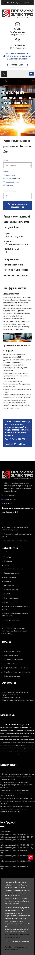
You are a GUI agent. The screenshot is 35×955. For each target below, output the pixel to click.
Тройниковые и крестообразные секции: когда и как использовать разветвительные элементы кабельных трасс (17, 809)
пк (3, 754)
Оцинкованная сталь (12, 178)
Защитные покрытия (11, 573)
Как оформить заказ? (18, 59)
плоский (10, 748)
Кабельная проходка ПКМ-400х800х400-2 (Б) (16, 848)
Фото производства (11, 620)
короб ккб (11, 730)
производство (2, 724)
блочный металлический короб (23, 727)
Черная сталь (10, 175)
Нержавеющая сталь (12, 182)
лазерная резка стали (18, 754)
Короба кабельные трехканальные (17, 672)
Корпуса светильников (9, 695)
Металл (6, 172)
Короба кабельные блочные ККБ (16, 668)
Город (5, 160)
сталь (10, 751)
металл (5, 754)
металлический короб (21, 730)
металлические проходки (28, 733)
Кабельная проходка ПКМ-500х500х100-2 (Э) (16, 834)
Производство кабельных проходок (14, 692)
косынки (31, 748)
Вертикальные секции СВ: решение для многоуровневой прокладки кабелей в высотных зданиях (14, 792)
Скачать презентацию (18, 53)
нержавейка (16, 748)
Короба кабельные (11, 655)
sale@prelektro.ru (17, 34)
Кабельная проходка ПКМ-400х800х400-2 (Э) (16, 845)
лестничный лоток (3, 745)
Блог (6, 602)
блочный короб (4, 730)
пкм (15, 736)
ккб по (13, 748)
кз (20, 739)
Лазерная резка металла (14, 569)
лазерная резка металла (4, 748)
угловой (12, 751)
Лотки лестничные (11, 664)
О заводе (7, 557)
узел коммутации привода (4, 751)
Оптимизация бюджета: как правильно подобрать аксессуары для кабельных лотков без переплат (17, 784)
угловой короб (10, 736)
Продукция (8, 561)
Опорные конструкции (12, 651)
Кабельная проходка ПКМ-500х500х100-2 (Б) (16, 837)
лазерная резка (14, 742)
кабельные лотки (12, 739)
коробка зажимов (24, 739)
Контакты (7, 581)
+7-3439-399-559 (26, 3)
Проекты (7, 594)
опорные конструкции (21, 736)
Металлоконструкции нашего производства (17, 700)
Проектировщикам (11, 590)
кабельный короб (6, 742)
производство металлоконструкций (12, 745)
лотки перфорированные (23, 745)
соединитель (25, 754)
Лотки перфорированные (13, 659)
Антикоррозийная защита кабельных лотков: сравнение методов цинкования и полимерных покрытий (17, 800)
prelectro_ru (8, 503)
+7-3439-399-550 (19, 329)
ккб (28, 730)
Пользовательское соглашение (15, 541)
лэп (33, 751)
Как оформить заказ (11, 598)
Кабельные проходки (12, 676)
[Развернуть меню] (31, 74)
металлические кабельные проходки (13, 733)
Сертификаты (9, 585)
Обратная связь (10, 577)
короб (18, 739)
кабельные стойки (30, 745)
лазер (31, 751)
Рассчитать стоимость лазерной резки (17, 205)
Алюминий (9, 185)
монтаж (1, 754)
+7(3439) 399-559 (17, 439)
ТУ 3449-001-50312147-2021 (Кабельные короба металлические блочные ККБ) (14, 630)
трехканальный (12, 754)
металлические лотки (22, 742)
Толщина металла (9, 191)
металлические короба (7, 727)
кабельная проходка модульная (24, 748)
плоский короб (3, 736)
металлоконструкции (17, 724)
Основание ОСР (5, 832)
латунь (8, 754)
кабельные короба (30, 742)
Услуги (6, 565)
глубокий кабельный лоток (18, 751)
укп (33, 748)
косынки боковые (27, 751)
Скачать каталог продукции (18, 56)
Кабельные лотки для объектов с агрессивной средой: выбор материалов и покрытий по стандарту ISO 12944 (17, 776)
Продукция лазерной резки (11, 697)
